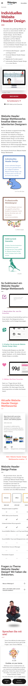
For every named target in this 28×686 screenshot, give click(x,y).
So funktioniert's (13, 101)
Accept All (7, 681)
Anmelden (24, 3)
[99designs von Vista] (12, 3)
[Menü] (2, 3)
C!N (15, 660)
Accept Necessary (19, 681)
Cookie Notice (21, 676)
